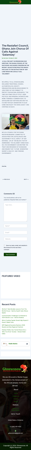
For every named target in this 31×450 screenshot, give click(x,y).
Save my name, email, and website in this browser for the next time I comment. (15, 247)
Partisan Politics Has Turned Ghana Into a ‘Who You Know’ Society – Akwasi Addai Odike (14, 331)
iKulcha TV (15, 408)
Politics (16, 399)
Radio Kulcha (15, 410)
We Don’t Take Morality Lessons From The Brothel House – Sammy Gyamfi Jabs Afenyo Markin (15, 311)
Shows (16, 401)
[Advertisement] (15, 20)
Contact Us (16, 396)
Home (16, 393)
